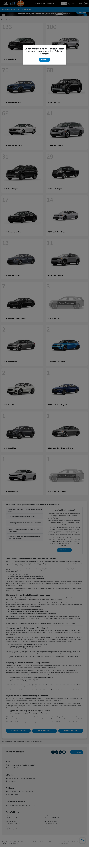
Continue (44, 60)
